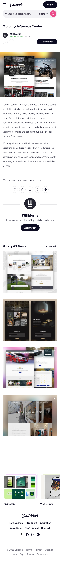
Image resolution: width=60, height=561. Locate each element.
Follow (27, 37)
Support (45, 528)
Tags (22, 554)
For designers (16, 522)
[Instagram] (32, 534)
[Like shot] (5, 41)
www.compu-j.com (32, 180)
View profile (51, 246)
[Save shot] (11, 41)
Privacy (38, 549)
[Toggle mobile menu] (4, 4)
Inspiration (45, 522)
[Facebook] (27, 534)
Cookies (49, 549)
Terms (29, 549)
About (35, 528)
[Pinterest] (38, 534)
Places (30, 554)
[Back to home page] (16, 5)
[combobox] (20, 14)
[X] (21, 534)
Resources (42, 554)
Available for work (16, 37)
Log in (50, 4)
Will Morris (15, 33)
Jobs (14, 554)
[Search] (53, 13)
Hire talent (31, 522)
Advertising (16, 528)
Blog (27, 528)
